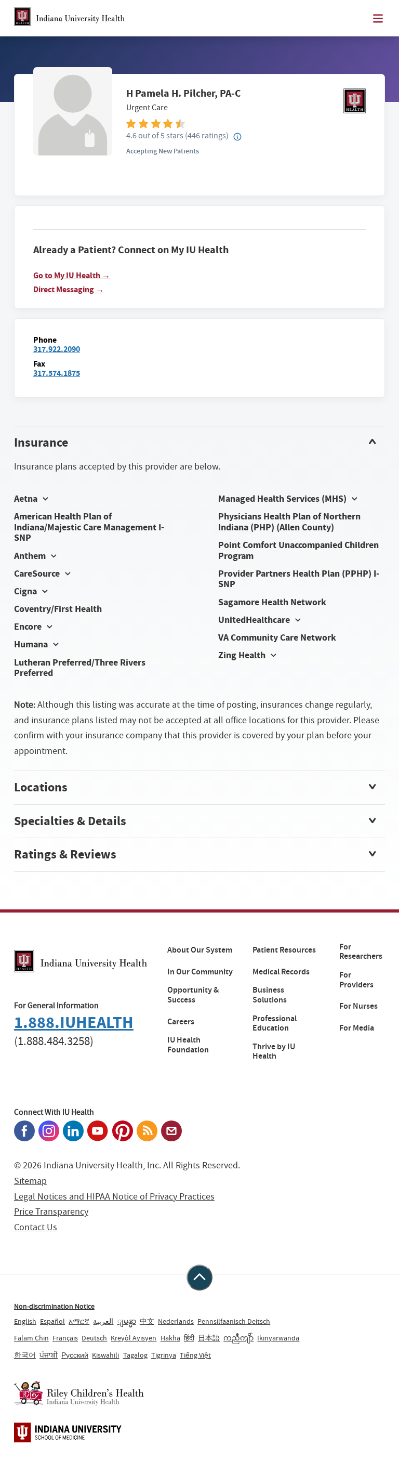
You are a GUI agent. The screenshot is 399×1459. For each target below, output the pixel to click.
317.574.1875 (56, 373)
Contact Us (35, 1227)
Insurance (41, 442)
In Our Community (200, 971)
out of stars (154, 135)
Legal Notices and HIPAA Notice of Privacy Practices (114, 1197)
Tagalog (135, 1355)
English (25, 1321)
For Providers (356, 979)
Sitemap (30, 1181)
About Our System (199, 950)
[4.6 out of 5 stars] (246, 123)
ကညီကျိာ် (238, 1338)
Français (65, 1338)
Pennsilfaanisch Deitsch (233, 1321)
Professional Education (274, 1023)
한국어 (25, 1355)
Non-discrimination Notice (54, 1306)
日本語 (209, 1338)
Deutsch (94, 1338)
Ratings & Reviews (65, 854)
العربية (103, 1321)
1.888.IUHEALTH (74, 1022)
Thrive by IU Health (273, 1051)
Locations (41, 787)
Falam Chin (31, 1338)
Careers (180, 1021)
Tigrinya (163, 1355)
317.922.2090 (56, 349)
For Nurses (358, 1006)
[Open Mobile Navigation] (378, 18)
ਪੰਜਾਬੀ (48, 1355)
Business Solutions (269, 995)
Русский (74, 1355)
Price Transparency (51, 1212)
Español (52, 1321)
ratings (207, 135)
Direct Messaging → (68, 289)
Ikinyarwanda (278, 1338)
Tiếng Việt (195, 1355)
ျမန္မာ (126, 1321)
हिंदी (189, 1338)
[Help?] (237, 137)
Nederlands (176, 1321)
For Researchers (360, 951)
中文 (147, 1321)
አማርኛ (79, 1321)
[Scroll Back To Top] (199, 1278)
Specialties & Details (70, 821)
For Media (356, 1028)
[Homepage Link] (69, 18)
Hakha (170, 1338)
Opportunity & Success (193, 995)
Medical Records (281, 971)
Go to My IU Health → (71, 275)
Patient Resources (284, 950)
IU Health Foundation (188, 1044)
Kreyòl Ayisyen (133, 1338)
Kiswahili (105, 1355)
